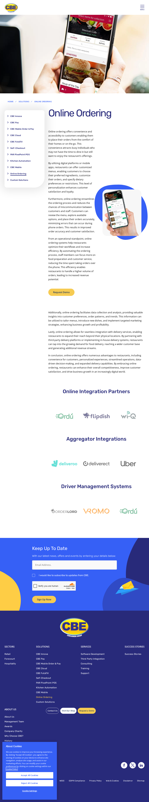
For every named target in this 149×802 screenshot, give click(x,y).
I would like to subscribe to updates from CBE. (64, 575)
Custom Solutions (19, 180)
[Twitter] (133, 765)
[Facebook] (124, 765)
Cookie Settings (29, 791)
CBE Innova (16, 116)
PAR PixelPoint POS (20, 154)
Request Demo (61, 292)
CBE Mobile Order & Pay (22, 129)
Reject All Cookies (29, 783)
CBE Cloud (15, 135)
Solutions (24, 101)
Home (11, 101)
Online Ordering (18, 173)
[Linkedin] (141, 765)
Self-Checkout (17, 148)
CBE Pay (14, 122)
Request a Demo (86, 710)
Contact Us (53, 710)
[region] (29, 771)
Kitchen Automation (20, 161)
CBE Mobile (16, 167)
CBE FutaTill (16, 142)
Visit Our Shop (68, 710)
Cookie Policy (11, 769)
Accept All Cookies (29, 775)
